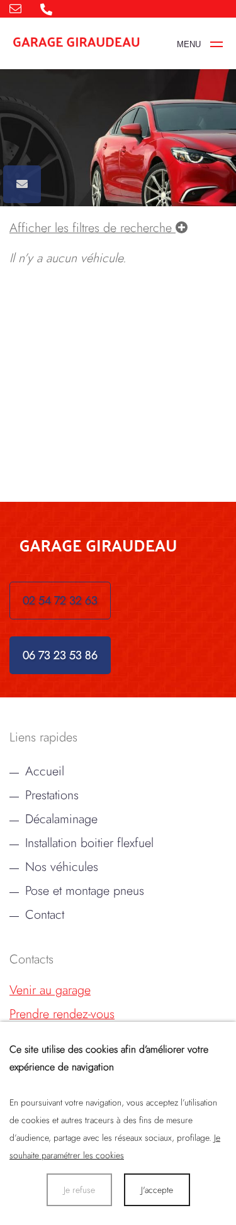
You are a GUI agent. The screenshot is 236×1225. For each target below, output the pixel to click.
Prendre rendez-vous (62, 1014)
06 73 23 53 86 (60, 655)
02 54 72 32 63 (60, 600)
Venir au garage (50, 990)
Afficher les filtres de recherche (92, 227)
